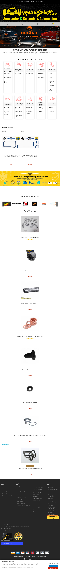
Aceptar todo (53, 566)
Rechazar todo (53, 568)
